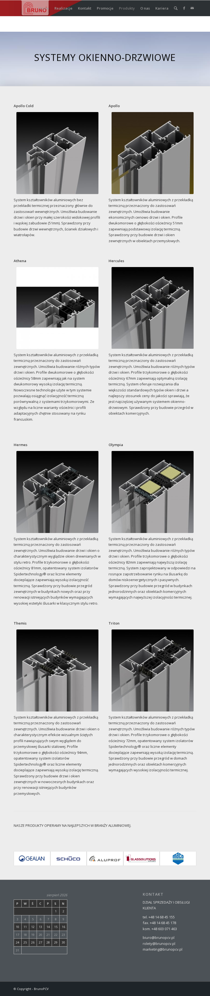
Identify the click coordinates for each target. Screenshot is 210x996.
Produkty (127, 8)
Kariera (161, 8)
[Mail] (192, 8)
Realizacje (63, 8)
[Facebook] (184, 8)
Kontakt (84, 8)
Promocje (105, 8)
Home (44, 8)
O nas (145, 8)
